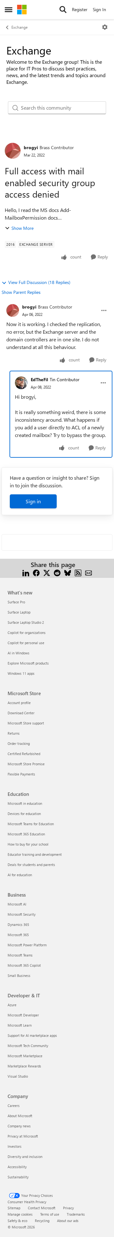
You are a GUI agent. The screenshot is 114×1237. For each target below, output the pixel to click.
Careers (14, 1105)
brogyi (31, 147)
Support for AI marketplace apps (32, 1035)
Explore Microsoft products (28, 663)
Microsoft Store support (26, 723)
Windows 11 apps (21, 673)
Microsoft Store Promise (26, 763)
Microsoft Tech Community (28, 1045)
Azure (12, 1004)
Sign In (99, 9)
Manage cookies (20, 1214)
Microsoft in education (25, 803)
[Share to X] (46, 572)
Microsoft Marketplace (25, 1055)
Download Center (21, 712)
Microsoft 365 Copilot (24, 965)
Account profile (19, 702)
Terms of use (49, 1214)
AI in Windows (18, 653)
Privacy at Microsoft (23, 1136)
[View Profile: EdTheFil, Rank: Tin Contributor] (21, 382)
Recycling (42, 1220)
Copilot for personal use (26, 642)
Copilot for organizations (27, 632)
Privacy (68, 1207)
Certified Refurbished (24, 753)
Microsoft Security (21, 914)
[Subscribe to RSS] (78, 572)
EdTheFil (39, 379)
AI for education (20, 874)
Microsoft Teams (20, 955)
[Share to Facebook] (36, 572)
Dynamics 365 (18, 924)
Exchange (19, 27)
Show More (22, 228)
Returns (14, 733)
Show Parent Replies (21, 292)
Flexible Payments (21, 774)
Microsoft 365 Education (26, 834)
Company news (19, 1126)
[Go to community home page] (22, 9)
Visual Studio (18, 1076)
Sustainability (18, 1177)
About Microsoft (20, 1115)
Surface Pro (16, 602)
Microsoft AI (17, 904)
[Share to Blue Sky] (67, 572)
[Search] (63, 9)
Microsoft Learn (20, 1025)
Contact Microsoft (41, 1207)
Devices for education (24, 813)
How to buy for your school (28, 844)
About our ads (68, 1220)
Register (79, 9)
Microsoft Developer (23, 1015)
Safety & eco (17, 1220)
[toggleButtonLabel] (104, 27)
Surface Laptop (19, 612)
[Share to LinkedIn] (25, 572)
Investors (15, 1146)
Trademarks (76, 1214)
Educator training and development (35, 854)
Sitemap (14, 1207)
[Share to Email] (88, 572)
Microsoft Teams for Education (31, 823)
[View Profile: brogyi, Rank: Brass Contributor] (13, 151)
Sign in (33, 501)
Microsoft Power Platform (27, 944)
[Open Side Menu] (9, 9)
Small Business (19, 975)
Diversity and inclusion (25, 1156)
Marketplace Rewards (24, 1066)
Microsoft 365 (18, 934)
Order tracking (19, 743)
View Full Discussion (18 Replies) (39, 282)
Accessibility (17, 1166)
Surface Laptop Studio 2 (26, 622)
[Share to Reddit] (57, 572)
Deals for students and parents (31, 864)
